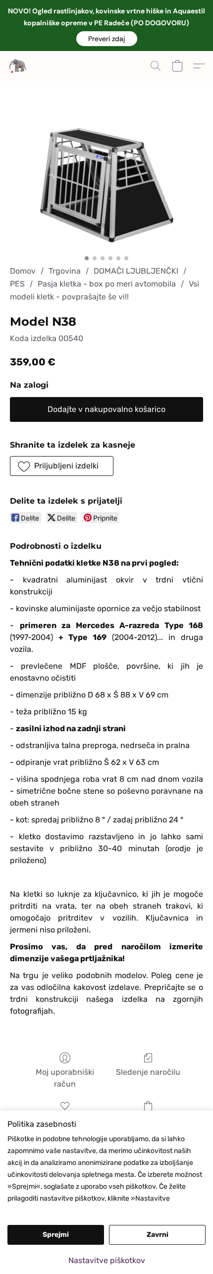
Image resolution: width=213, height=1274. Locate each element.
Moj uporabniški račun (65, 1078)
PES (17, 284)
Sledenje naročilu (148, 1072)
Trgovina (65, 271)
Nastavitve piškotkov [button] (106, 1260)
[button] (106, 38)
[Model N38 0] (106, 185)
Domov (23, 271)
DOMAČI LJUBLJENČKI (136, 271)
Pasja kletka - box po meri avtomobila (107, 284)
